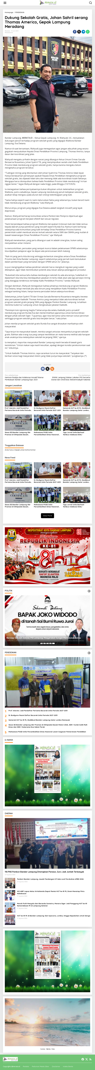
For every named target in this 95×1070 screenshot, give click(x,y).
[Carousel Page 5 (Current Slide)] (53, 643)
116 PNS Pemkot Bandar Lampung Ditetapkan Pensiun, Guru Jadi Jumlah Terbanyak (44, 872)
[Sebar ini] (75, 32)
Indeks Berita (68, 1066)
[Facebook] (43, 369)
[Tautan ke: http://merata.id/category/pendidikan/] (89, 652)
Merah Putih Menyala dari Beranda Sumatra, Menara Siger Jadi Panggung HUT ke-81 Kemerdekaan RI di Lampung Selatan (52, 905)
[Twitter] (47, 369)
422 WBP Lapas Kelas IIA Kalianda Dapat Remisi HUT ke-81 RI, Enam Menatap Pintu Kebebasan (50, 892)
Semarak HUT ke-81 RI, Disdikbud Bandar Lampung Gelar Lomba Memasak (76, 409)
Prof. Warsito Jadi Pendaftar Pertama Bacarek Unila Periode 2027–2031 (18, 409)
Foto (53, 1049)
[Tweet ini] (79, 32)
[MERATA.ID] (48, 2)
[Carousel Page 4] (50, 643)
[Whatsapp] (88, 32)
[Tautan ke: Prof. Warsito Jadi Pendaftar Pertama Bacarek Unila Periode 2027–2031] (47, 682)
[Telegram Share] (83, 32)
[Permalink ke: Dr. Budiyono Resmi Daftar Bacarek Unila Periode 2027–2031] (47, 398)
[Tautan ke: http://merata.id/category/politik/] (89, 591)
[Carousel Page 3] (47, 643)
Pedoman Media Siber (40, 1066)
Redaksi (26, 1066)
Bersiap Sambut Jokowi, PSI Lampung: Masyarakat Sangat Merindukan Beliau (44, 638)
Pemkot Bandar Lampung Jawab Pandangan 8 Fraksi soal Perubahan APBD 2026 (50, 879)
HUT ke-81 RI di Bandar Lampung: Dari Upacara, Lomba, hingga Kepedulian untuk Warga (53, 916)
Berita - (49, 1049)
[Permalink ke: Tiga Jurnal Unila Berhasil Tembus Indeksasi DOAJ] (76, 422)
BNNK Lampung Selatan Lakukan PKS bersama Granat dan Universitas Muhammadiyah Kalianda (70, 377)
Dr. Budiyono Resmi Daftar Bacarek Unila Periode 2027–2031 (47, 409)
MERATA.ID (27, 138)
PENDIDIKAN (9, 32)
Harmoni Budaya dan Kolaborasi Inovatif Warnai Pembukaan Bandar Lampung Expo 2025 (24, 377)
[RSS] (52, 369)
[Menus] (5, 3)
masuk (17, 450)
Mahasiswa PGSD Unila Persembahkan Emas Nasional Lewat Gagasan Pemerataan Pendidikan (46, 433)
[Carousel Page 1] (41, 643)
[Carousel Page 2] (44, 643)
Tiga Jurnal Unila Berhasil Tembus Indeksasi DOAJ (73, 433)
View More (47, 515)
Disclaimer (56, 1066)
